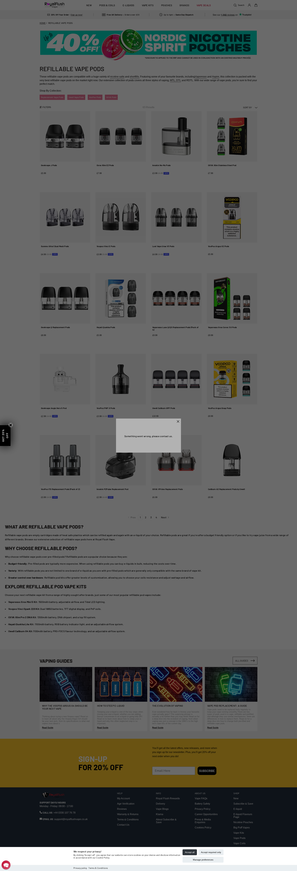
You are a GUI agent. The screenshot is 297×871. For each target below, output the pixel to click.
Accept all (189, 852)
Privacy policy (80, 868)
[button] (6, 864)
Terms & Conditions (98, 868)
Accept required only (211, 852)
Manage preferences (203, 859)
